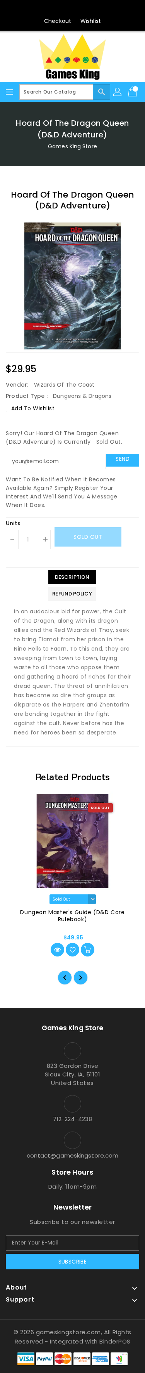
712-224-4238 (72, 1119)
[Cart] (133, 92)
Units (13, 523)
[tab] (72, 577)
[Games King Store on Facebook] (57, 9)
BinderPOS (115, 1341)
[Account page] (118, 92)
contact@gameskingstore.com (73, 1155)
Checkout (57, 21)
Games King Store (72, 146)
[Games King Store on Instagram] (72, 9)
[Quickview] (57, 949)
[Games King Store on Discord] (87, 9)
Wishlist (90, 21)
